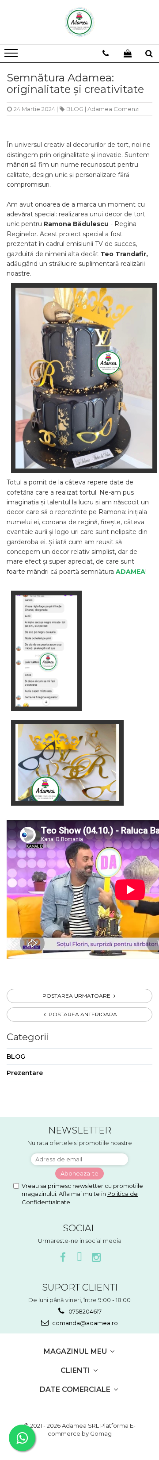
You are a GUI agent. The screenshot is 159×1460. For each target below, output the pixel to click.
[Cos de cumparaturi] (127, 53)
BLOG (74, 108)
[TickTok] (79, 1257)
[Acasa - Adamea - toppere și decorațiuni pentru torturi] (79, 22)
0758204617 (84, 1311)
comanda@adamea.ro (84, 1322)
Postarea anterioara (82, 1014)
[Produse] (12, 55)
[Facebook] (63, 1257)
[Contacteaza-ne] (105, 53)
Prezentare (25, 1073)
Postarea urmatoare (77, 995)
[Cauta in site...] (149, 53)
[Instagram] (96, 1257)
